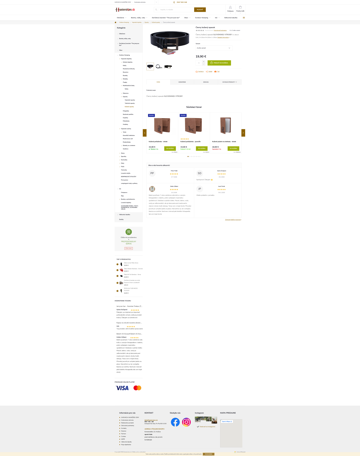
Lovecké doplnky (126, 202)
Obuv (120, 50)
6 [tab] (196, 156)
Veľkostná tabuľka (124, 214)
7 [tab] (198, 156)
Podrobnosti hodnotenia (220, 30)
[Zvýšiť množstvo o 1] (203, 61)
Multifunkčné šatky (128, 85)
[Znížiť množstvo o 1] (203, 64)
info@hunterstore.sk (151, 420)
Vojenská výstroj (126, 129)
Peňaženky (126, 121)
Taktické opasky (130, 103)
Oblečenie (122, 34)
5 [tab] (194, 156)
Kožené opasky (129, 107)
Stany (122, 153)
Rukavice (125, 93)
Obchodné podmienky (127, 425)
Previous (145, 133)
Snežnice (125, 149)
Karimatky (124, 160)
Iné (120, 189)
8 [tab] (199, 156)
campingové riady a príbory (129, 183)
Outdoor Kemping (124, 55)
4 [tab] (193, 156)
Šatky (126, 89)
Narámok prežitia (128, 114)
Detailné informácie (223, 37)
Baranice (125, 72)
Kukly (124, 65)
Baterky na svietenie (129, 145)
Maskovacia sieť (128, 139)
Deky (122, 163)
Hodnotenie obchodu (140, 2)
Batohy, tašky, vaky (125, 38)
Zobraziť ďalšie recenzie (233, 220)
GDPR (123, 439)
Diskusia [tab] (206, 82)
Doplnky (125, 118)
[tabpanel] (162, 132)
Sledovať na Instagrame (207, 427)
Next (243, 133)
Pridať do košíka (221, 63)
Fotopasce (124, 192)
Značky (121, 219)
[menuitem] (122, 18)
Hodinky (125, 124)
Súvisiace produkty (228, 82)
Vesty (124, 132)
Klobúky (125, 79)
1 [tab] (188, 156)
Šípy (122, 196)
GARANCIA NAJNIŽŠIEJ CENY (123, 2)
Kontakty (123, 428)
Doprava (123, 431)
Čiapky (125, 82)
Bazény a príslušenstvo (128, 199)
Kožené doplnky (127, 62)
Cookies (123, 436)
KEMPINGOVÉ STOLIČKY (128, 177)
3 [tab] (191, 156)
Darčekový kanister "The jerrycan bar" (129, 44)
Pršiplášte (126, 111)
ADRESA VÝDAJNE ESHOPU (154, 429)
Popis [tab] (158, 82)
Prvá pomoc (124, 180)
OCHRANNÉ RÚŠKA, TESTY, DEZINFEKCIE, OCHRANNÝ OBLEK (129, 207)
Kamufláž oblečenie (129, 135)
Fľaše (122, 166)
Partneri (123, 434)
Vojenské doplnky (126, 59)
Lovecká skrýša (125, 173)
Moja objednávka (126, 444)
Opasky (125, 97)
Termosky (124, 170)
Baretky (125, 75)
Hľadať (200, 10)
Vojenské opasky (130, 100)
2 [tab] (189, 156)
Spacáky (123, 156)
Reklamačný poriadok (127, 423)
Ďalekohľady (126, 142)
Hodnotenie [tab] (182, 82)
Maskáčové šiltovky (129, 69)
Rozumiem (208, 454)
